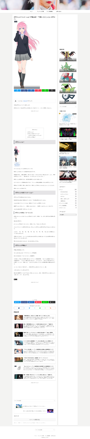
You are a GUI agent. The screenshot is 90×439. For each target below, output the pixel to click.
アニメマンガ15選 (68, 203)
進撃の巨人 (68, 201)
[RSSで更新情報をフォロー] (50, 308)
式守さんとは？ (31, 132)
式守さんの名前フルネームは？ (34, 133)
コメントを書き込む (34, 419)
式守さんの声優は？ (32, 137)
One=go (25, 100)
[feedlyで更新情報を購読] (40, 308)
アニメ (16, 279)
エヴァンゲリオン (68, 194)
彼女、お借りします (68, 198)
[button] (52, 90)
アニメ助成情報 (68, 205)
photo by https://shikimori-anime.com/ (32, 87)
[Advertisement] (35, 95)
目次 (33, 129)
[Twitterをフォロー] (29, 308)
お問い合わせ (53, 435)
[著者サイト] (19, 308)
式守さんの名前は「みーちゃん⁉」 (35, 135)
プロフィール (68, 207)
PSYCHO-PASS (68, 192)
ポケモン (68, 196)
